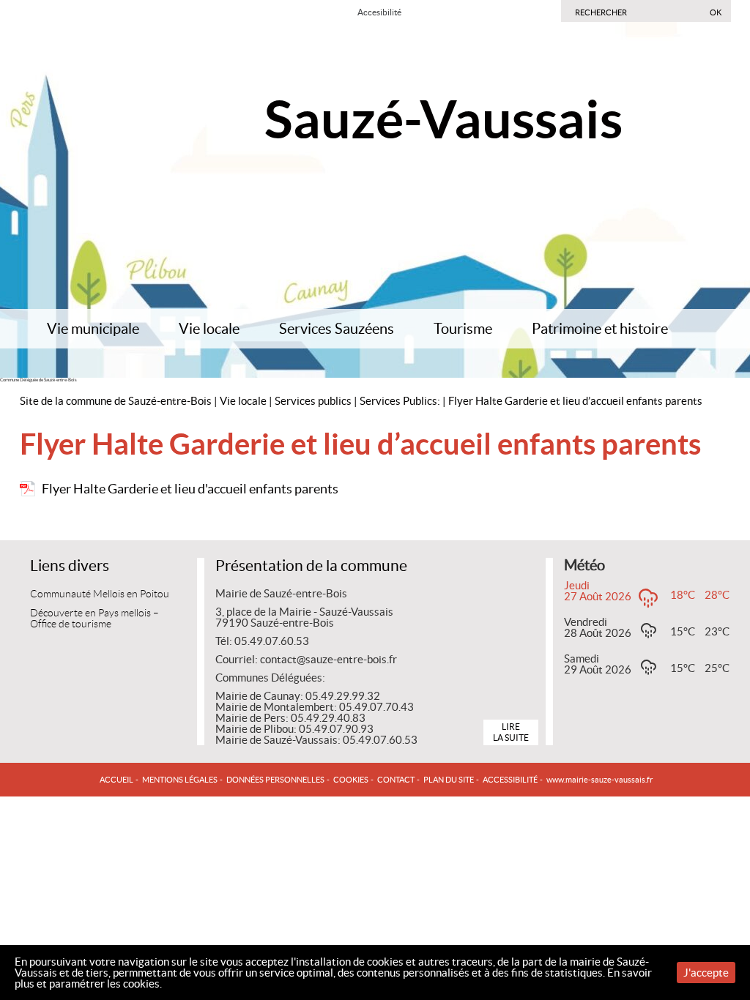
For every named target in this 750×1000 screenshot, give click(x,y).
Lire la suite (511, 732)
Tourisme (463, 329)
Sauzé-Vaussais (443, 119)
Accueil (116, 779)
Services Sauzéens (336, 329)
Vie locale (209, 329)
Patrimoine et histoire (600, 329)
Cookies (350, 779)
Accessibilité (510, 779)
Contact (396, 779)
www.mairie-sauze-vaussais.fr (599, 779)
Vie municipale (93, 329)
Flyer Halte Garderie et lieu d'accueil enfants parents (190, 488)
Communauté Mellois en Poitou (99, 594)
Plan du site (448, 779)
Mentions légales (180, 779)
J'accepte (706, 972)
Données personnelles (275, 779)
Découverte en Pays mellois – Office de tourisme (94, 619)
